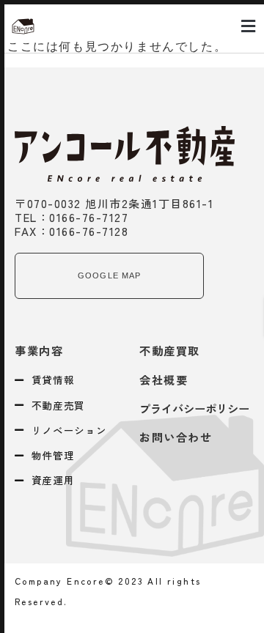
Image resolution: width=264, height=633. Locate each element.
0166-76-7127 (88, 217)
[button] (248, 27)
